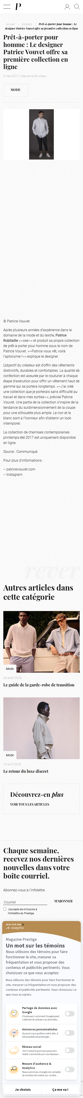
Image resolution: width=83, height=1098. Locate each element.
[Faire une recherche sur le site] (77, 6)
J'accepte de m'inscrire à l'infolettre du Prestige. (22, 911)
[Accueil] (18, 6)
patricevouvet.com (20, 469)
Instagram (14, 474)
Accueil (10, 24)
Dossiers (27, 24)
